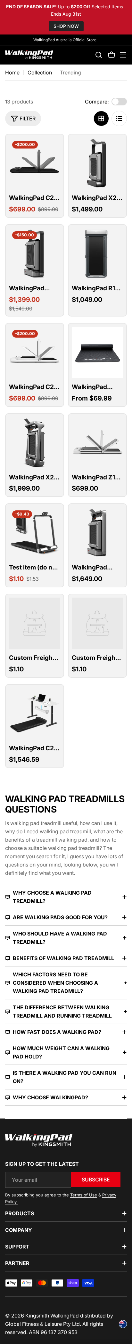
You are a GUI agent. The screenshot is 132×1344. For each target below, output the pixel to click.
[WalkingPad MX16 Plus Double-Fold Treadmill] (97, 532)
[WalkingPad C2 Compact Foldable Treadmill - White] (34, 352)
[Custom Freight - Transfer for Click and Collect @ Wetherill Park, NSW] (97, 623)
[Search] (99, 55)
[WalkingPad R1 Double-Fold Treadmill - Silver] (97, 253)
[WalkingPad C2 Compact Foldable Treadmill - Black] (34, 163)
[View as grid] (101, 118)
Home (12, 72)
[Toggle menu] (123, 55)
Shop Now (66, 26)
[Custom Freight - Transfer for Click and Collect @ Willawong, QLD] (34, 623)
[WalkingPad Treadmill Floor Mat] (97, 352)
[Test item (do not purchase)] (34, 532)
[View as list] (119, 118)
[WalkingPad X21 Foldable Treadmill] (97, 163)
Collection (40, 72)
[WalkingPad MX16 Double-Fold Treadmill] (34, 253)
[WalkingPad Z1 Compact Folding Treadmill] (97, 442)
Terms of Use (83, 1194)
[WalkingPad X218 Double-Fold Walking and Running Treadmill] (34, 442)
